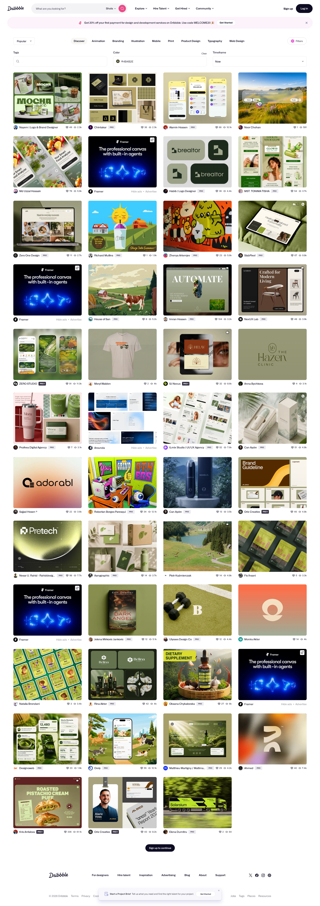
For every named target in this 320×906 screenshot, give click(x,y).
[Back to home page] (15, 8)
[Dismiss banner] (219, 890)
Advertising (168, 875)
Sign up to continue (160, 847)
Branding (118, 41)
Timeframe (219, 52)
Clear (204, 53)
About (202, 875)
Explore (139, 8)
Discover (79, 41)
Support (220, 875)
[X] (250, 875)
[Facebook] (257, 875)
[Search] (122, 8)
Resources (264, 895)
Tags (16, 52)
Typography (215, 41)
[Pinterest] (269, 875)
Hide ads (136, 191)
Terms (75, 895)
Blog (187, 875)
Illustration (138, 41)
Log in (304, 8)
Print (171, 41)
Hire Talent (159, 8)
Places (251, 895)
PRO (112, 127)
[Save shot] (67, 117)
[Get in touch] (60, 117)
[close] (306, 23)
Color (116, 52)
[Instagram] (263, 875)
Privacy (85, 895)
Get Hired (181, 8)
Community (203, 8)
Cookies (98, 895)
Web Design (236, 41)
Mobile (156, 41)
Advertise (151, 191)
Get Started (226, 22)
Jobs (233, 895)
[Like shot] (75, 117)
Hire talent (123, 875)
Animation (98, 41)
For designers (100, 875)
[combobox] (67, 8)
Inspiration (146, 875)
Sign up (288, 8)
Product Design (190, 41)
